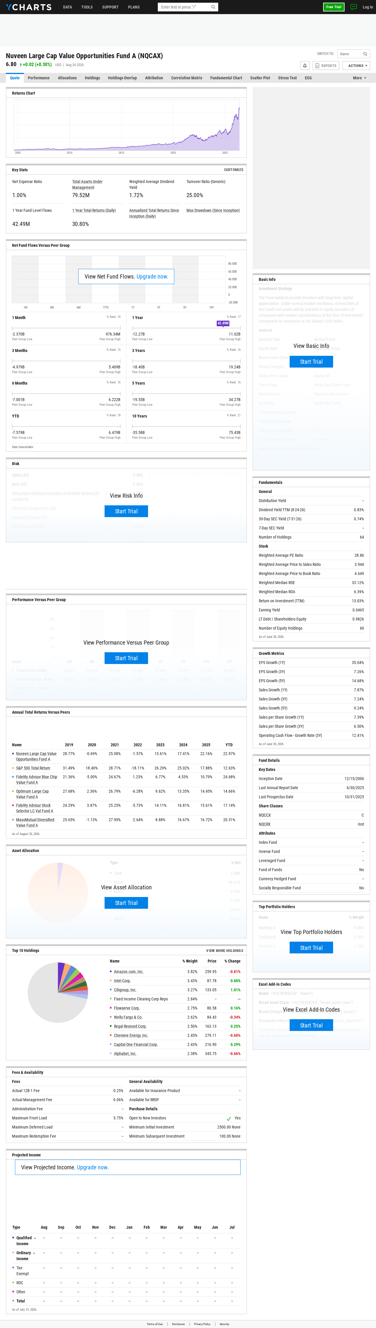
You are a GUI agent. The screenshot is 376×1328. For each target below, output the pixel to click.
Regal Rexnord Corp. (130, 1026)
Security (224, 1324)
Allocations (67, 78)
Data (67, 7)
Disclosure (178, 1324)
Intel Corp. (122, 980)
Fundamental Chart (226, 78)
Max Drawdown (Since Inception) (213, 210)
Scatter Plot (260, 78)
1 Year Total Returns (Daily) (94, 210)
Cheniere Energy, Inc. (131, 1035)
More (357, 78)
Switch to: (325, 54)
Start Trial (126, 511)
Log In (368, 7)
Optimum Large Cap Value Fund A (32, 794)
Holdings (92, 78)
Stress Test (287, 78)
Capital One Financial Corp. (136, 1044)
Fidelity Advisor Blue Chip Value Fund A (36, 779)
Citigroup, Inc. (125, 989)
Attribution (154, 78)
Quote (15, 78)
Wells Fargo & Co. (128, 1017)
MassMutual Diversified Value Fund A (35, 822)
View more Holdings (224, 950)
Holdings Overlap (122, 78)
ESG (308, 78)
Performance (39, 78)
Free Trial (333, 7)
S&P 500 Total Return (33, 768)
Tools (87, 7)
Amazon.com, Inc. (129, 971)
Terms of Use (155, 1324)
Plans (134, 7)
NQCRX (265, 824)
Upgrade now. (152, 276)
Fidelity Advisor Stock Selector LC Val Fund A (34, 808)
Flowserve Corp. (127, 1008)
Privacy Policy (202, 1324)
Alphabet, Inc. (125, 1053)
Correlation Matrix (186, 78)
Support (110, 7)
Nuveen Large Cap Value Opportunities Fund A (36, 756)
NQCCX (265, 815)
